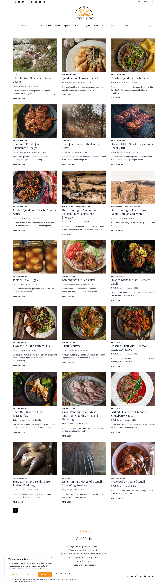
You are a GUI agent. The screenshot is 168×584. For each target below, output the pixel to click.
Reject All (30, 574)
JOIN (62, 304)
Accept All (44, 574)
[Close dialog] (126, 269)
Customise (15, 574)
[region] (30, 567)
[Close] (52, 557)
